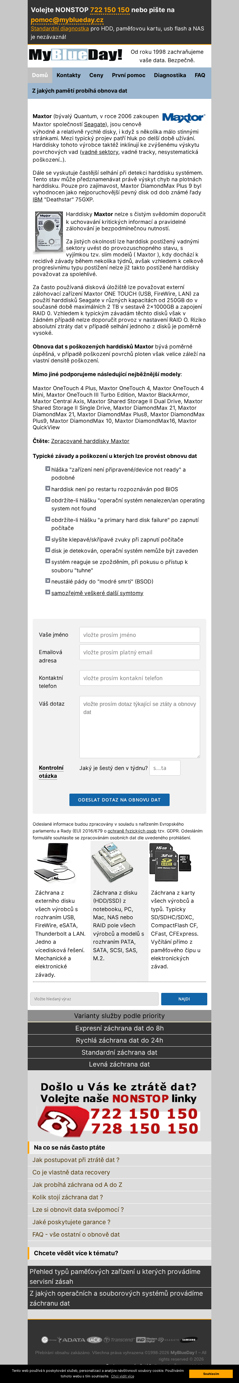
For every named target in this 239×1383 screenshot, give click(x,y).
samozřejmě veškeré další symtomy (97, 593)
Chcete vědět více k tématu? (76, 1253)
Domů (40, 75)
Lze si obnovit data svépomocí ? (78, 1209)
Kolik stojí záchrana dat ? (67, 1197)
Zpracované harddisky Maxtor (90, 441)
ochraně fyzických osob (132, 830)
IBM (38, 199)
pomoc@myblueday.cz (67, 20)
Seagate (94, 124)
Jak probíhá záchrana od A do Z (77, 1184)
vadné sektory (100, 152)
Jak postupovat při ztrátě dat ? (76, 1160)
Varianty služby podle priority (119, 1016)
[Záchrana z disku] (112, 881)
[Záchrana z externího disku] (54, 881)
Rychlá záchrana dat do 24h (119, 1040)
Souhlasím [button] (211, 1374)
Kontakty (69, 75)
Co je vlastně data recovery (71, 1172)
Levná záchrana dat (119, 1064)
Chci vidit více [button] (122, 1376)
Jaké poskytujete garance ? (71, 1222)
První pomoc (128, 75)
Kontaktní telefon (51, 682)
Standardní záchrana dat (119, 1052)
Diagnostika (170, 75)
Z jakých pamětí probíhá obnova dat (79, 90)
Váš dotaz (52, 703)
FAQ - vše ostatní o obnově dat (76, 1234)
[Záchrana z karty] (170, 881)
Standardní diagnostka (60, 28)
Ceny (96, 75)
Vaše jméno (53, 634)
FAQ (200, 75)
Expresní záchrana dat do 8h (119, 1028)
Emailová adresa (50, 656)
